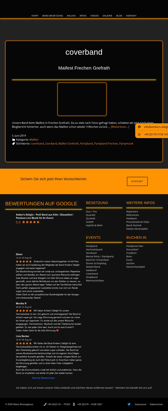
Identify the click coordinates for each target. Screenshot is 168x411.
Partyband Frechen (106, 143)
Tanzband (91, 252)
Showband (92, 277)
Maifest (33, 139)
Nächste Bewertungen (43, 377)
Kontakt (137, 181)
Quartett (90, 215)
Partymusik (126, 143)
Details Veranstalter (137, 228)
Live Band (51, 143)
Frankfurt (131, 252)
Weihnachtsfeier (95, 280)
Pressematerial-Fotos (137, 221)
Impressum (141, 404)
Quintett (90, 218)
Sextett (90, 221)
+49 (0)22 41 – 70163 (58, 404)
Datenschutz (156, 404)
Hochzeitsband (94, 249)
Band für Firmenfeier (97, 259)
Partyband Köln (134, 246)
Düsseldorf (132, 249)
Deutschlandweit (135, 266)
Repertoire (132, 211)
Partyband (86, 143)
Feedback (131, 218)
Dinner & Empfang (96, 263)
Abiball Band (93, 266)
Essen (129, 259)
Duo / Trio (91, 211)
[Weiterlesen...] (120, 127)
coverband (37, 143)
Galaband (91, 270)
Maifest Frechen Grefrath (84, 68)
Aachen (130, 263)
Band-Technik (133, 225)
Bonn (129, 256)
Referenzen (132, 215)
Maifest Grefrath (68, 143)
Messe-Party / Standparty (100, 256)
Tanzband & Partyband (84, 6)
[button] (151, 127)
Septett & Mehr (94, 225)
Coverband (92, 273)
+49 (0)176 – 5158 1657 (89, 404)
